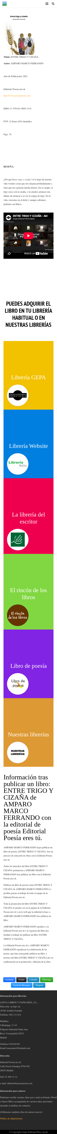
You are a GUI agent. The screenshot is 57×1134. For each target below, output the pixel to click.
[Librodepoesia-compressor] (17, 684)
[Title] (4, 3)
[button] (47, 3)
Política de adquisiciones (11, 1118)
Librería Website (28, 446)
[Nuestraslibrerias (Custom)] (17, 752)
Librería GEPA (28, 377)
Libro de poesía (28, 666)
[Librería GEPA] (17, 395)
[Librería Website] (17, 464)
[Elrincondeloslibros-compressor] (17, 615)
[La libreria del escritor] (17, 539)
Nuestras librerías (28, 734)
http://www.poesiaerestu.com (17, 95)
